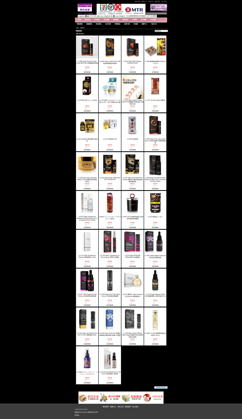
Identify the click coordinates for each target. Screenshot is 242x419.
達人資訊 (164, 1)
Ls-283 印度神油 (132, 139)
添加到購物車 (87, 72)
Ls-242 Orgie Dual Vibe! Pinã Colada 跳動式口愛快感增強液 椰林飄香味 (132, 179)
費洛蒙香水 (81, 33)
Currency (164, 11)
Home (80, 13)
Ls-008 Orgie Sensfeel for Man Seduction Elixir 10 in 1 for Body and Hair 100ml (155, 179)
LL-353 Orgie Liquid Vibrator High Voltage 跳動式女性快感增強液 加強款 (132, 335)
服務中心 (144, 1)
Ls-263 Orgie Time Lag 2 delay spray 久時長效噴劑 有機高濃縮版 (155, 141)
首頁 (77, 27)
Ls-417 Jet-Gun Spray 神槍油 (155, 100)
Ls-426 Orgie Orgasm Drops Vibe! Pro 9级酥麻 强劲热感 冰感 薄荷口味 (132, 102)
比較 (88, 70)
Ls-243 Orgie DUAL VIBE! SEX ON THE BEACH (109, 178)
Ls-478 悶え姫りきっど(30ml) (87, 100)
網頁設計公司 (92, 412)
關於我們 (138, 1)
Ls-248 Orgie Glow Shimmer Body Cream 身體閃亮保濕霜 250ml (87, 179)
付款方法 (151, 1)
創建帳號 (90, 13)
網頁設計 (77, 412)
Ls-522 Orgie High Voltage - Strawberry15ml (132, 62)
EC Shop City (84, 412)
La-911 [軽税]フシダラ (155, 217)
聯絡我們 (157, 1)
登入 (85, 13)
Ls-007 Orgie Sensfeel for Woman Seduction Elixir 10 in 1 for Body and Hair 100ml (87, 218)
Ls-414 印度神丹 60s (110, 139)
